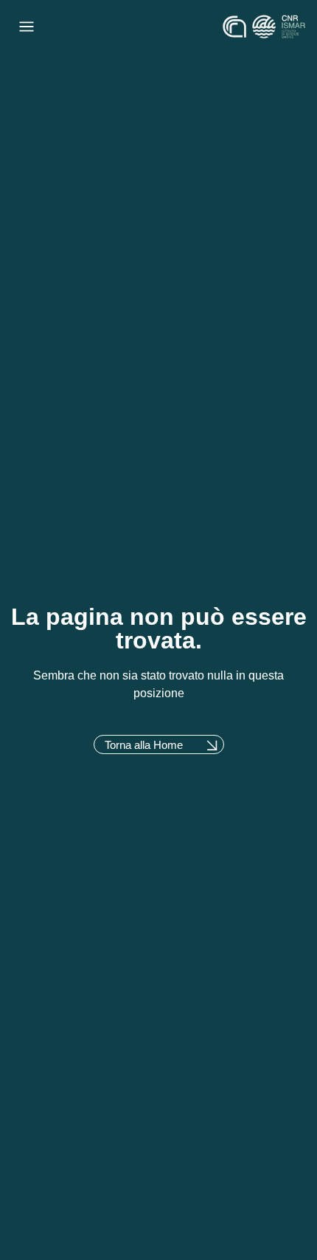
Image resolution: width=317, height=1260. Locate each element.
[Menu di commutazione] (26, 26)
